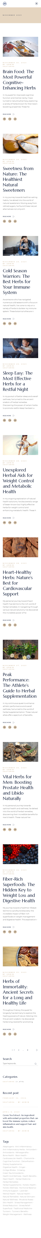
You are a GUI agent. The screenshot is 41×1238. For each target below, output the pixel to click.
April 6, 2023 (11, 1112)
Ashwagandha (22, 1153)
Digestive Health (10, 1167)
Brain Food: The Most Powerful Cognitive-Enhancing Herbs (19, 80)
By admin (8, 64)
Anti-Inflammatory (23, 1147)
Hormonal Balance (27, 1188)
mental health (9, 1194)
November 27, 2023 (15, 665)
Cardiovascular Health (12, 1158)
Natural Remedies (11, 1197)
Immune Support (10, 1191)
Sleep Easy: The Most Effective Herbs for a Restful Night (18, 381)
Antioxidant (31, 1150)
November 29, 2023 (15, 159)
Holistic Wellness (10, 1188)
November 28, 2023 (15, 461)
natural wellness (10, 1200)
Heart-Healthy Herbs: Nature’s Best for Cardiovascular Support (18, 583)
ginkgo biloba (9, 1170)
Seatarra (9, 66)
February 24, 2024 (15, 1098)
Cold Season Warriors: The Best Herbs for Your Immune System (17, 281)
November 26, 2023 (15, 768)
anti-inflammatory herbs (14, 1150)
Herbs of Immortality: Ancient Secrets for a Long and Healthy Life (18, 992)
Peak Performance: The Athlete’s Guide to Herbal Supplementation (20, 685)
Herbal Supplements (12, 1185)
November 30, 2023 (15, 62)
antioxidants (8, 1153)
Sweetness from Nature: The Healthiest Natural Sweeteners (18, 179)
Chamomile (29, 1158)
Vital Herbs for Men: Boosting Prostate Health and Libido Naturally (18, 787)
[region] (20, 1220)
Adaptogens (8, 1147)
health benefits (29, 1176)
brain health (21, 1155)
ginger (22, 1167)
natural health (23, 1194)
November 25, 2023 (15, 972)
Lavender (24, 1191)
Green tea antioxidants (13, 1173)
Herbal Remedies (10, 1182)
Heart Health (8, 1179)
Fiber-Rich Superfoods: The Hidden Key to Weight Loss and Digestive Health (19, 890)
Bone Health (8, 1155)
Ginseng (21, 1170)
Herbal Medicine (23, 1179)
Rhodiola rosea (26, 1200)
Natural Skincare (27, 1197)
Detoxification (27, 1161)
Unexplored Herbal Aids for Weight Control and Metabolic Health (18, 480)
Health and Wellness (12, 1176)
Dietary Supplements (12, 1164)
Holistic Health (29, 1185)
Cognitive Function (11, 1161)
